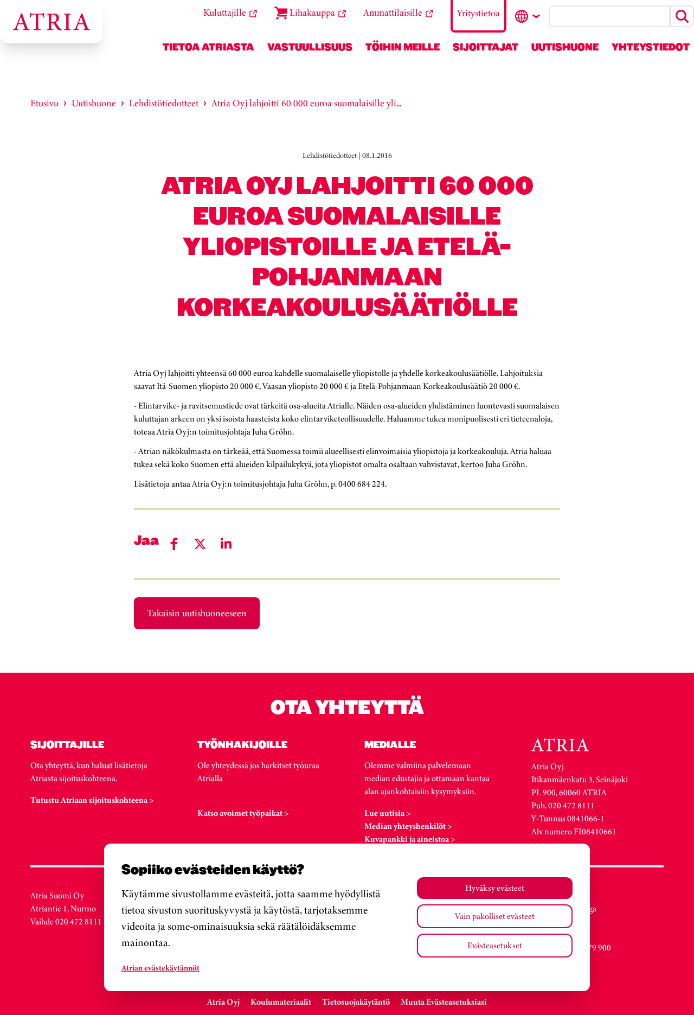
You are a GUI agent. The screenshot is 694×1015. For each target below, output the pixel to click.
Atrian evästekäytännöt (160, 968)
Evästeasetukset (494, 945)
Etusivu (44, 103)
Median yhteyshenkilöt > (408, 826)
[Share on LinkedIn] (226, 544)
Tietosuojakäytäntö (356, 1001)
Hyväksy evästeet (494, 888)
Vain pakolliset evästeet (495, 916)
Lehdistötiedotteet (163, 103)
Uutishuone (94, 103)
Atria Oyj (223, 1001)
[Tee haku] (682, 16)
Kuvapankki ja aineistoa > (409, 839)
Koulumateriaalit (280, 1001)
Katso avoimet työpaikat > (243, 813)
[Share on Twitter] (200, 544)
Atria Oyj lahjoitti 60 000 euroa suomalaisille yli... (306, 103)
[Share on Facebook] (174, 544)
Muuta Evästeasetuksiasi (444, 1001)
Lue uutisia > (387, 813)
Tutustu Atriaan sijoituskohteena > (92, 800)
